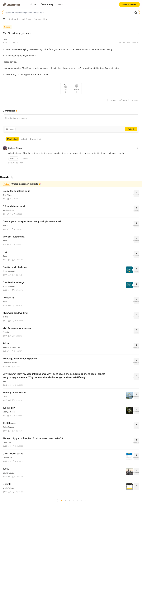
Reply (25, 158)
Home (33, 4)
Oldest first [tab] (35, 139)
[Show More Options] (4, 19)
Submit (131, 129)
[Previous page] (57, 500)
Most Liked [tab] (12, 139)
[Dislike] (17, 159)
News (61, 4)
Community (47, 4)
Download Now (129, 4)
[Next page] (85, 500)
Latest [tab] (24, 139)
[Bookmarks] (11, 177)
